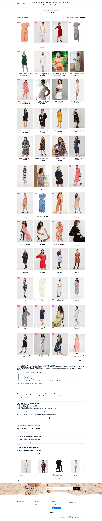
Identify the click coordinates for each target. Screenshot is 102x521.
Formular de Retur (38, 503)
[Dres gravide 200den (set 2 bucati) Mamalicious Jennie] (59, 466)
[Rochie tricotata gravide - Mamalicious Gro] (25, 259)
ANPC (36, 504)
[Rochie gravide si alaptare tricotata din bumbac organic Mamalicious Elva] (42, 118)
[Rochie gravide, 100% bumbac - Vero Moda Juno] (42, 344)
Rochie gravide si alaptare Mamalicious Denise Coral (25, 215)
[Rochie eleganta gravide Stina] (60, 90)
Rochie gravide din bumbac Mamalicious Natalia (25, 102)
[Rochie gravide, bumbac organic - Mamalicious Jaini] (42, 288)
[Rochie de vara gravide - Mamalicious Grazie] (42, 231)
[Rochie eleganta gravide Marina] (77, 90)
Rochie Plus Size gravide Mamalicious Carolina (60, 187)
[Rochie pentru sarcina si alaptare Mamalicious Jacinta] (60, 62)
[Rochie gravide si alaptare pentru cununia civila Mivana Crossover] (42, 32)
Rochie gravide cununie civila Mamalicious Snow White (42, 74)
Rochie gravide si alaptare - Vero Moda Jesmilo (60, 355)
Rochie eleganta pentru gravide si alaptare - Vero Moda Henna (76, 44)
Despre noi (19, 500)
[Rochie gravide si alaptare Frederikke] (60, 231)
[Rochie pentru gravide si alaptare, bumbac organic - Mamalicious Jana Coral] (25, 32)
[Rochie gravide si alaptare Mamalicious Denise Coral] (25, 203)
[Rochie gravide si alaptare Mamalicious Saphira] (77, 176)
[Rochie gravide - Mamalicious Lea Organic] (25, 176)
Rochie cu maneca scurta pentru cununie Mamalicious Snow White (42, 102)
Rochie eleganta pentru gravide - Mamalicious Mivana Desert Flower (77, 356)
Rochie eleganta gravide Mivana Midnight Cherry (60, 44)
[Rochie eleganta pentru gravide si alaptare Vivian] (25, 62)
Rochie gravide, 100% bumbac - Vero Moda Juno (42, 356)
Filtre (82, 17)
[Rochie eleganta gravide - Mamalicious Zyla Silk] (60, 316)
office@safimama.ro (73, 502)
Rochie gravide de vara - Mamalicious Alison (42, 187)
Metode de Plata (37, 500)
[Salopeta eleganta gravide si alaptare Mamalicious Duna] (60, 203)
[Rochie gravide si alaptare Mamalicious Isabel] (42, 203)
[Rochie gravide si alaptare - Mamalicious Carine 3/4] (77, 288)
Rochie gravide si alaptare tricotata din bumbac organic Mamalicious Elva (42, 131)
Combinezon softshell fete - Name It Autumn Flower (44, 474)
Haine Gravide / (49, 10)
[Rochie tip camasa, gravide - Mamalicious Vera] (60, 259)
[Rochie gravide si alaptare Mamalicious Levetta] (60, 146)
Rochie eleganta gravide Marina (76, 101)
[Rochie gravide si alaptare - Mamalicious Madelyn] (42, 146)
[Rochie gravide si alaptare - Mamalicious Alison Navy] (42, 316)
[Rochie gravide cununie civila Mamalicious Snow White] (42, 62)
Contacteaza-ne (57, 508)
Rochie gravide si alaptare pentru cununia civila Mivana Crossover (42, 44)
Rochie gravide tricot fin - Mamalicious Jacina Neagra (77, 243)
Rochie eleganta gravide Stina (60, 101)
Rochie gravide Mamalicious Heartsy (59, 130)
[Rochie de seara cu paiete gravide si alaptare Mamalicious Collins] (25, 118)
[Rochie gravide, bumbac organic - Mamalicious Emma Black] (25, 344)
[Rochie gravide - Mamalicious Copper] (77, 259)
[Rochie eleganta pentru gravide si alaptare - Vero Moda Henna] (77, 32)
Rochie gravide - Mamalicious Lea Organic (25, 187)
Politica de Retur (37, 501)
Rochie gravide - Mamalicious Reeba (25, 158)
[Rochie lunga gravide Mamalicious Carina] (25, 231)
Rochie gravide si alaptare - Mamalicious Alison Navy (42, 328)
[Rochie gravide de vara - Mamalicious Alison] (42, 176)
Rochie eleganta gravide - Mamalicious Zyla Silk (59, 328)
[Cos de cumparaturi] (84, 3)
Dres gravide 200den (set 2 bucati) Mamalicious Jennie (61, 474)
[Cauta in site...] (82, 3)
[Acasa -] (23, 3)
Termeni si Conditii (20, 501)
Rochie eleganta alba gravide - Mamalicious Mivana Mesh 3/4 (59, 300)
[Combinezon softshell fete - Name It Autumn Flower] (43, 466)
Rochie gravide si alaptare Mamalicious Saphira (77, 187)
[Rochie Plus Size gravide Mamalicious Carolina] (60, 176)
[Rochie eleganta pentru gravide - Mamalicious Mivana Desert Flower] (77, 344)
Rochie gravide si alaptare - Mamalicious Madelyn (42, 159)
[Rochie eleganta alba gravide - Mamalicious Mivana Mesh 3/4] (60, 288)
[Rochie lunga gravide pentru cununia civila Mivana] (77, 62)
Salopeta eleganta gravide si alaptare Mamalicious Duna (59, 215)
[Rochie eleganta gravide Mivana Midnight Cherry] (60, 32)
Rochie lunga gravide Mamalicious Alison (77, 158)
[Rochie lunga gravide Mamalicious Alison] (77, 146)
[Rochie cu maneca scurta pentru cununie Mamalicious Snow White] (42, 90)
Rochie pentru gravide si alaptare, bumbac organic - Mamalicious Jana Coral (25, 44)
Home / (44, 10)
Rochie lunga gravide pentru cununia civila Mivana (77, 74)
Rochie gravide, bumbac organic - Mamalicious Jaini (42, 300)
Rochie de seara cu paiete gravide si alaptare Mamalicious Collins (25, 131)
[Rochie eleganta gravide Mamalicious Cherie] (77, 118)
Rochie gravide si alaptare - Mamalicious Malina (25, 328)
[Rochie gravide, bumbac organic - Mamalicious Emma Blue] (77, 316)
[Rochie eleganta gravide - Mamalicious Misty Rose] (77, 203)
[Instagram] (53, 512)
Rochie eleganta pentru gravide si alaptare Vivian (25, 74)
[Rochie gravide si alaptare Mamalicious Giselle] (42, 259)
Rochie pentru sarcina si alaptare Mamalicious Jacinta (60, 74)
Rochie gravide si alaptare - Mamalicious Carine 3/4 (77, 300)
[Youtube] (51, 512)
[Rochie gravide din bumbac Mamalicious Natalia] (25, 90)
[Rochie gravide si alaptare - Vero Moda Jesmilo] (60, 344)
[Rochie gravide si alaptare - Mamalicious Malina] (25, 316)
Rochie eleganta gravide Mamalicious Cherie (77, 130)
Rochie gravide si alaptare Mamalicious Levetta (59, 159)
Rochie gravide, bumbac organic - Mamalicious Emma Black (25, 356)
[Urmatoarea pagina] (83, 360)
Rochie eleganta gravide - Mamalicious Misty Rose (77, 215)
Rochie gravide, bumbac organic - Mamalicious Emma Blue (77, 328)
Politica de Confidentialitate (75, 490)
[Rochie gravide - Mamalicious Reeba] (25, 146)
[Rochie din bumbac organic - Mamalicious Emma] (25, 288)
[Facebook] (49, 512)
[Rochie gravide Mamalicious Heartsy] (60, 118)
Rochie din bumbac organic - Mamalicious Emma (25, 300)
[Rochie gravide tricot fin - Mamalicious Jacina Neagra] (77, 231)
